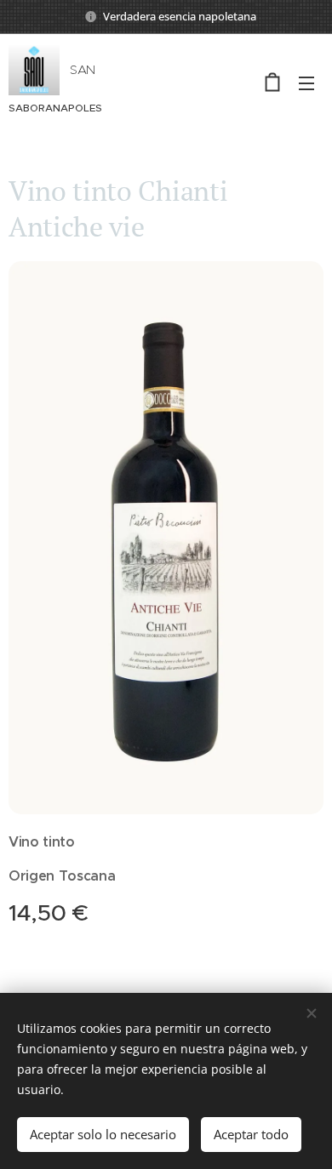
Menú (306, 83)
